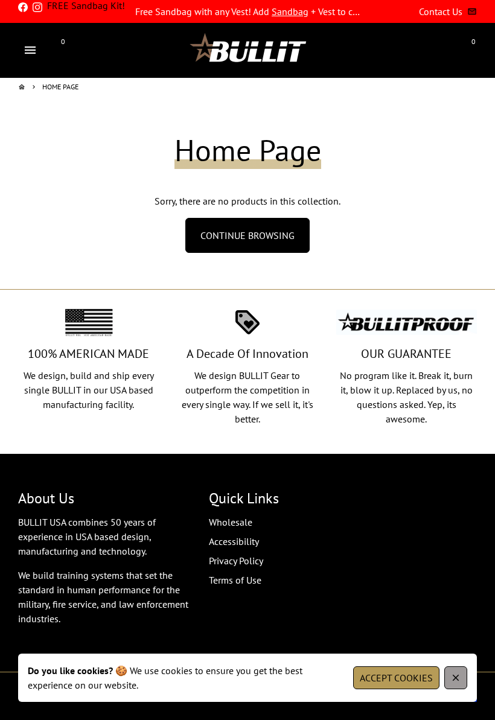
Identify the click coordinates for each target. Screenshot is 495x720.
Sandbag (290, 11)
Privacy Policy (236, 561)
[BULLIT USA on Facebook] (23, 7)
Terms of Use (235, 580)
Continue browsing (247, 235)
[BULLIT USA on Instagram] (37, 7)
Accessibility (234, 541)
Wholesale (230, 522)
